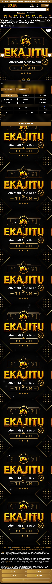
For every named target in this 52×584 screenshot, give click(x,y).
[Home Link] (12, 5)
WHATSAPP (39, 575)
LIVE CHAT (27, 579)
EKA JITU (8, 561)
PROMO (14, 571)
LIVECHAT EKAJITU (26, 124)
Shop (4, 6)
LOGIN (39, 571)
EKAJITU (3, 552)
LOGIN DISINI (22, 89)
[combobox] (24, 9)
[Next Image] (49, 55)
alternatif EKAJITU (9, 566)
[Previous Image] (2, 55)
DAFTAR (14, 575)
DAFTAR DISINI (8, 89)
